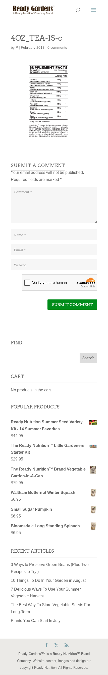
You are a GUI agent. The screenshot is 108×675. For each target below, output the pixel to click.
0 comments (57, 47)
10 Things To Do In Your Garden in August (48, 580)
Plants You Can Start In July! (36, 620)
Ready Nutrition (65, 654)
